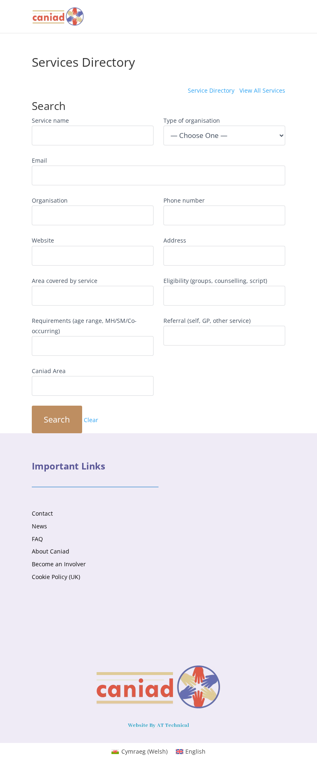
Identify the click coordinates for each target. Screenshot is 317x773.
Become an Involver (59, 564)
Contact (42, 513)
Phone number (184, 200)
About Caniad (50, 551)
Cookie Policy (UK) (56, 577)
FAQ (37, 539)
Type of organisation (191, 120)
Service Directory (211, 90)
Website (43, 240)
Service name (50, 120)
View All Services (262, 90)
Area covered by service (64, 281)
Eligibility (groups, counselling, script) (215, 281)
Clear (91, 420)
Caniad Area (49, 371)
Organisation (50, 200)
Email (39, 160)
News (39, 526)
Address (174, 240)
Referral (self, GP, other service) (207, 321)
